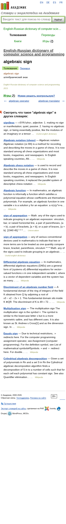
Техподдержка (22, 398)
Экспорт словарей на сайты (13, 408)
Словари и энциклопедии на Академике (30, 13)
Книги (17, 41)
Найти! (58, 19)
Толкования (18, 35)
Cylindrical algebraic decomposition (25, 358)
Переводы (48, 35)
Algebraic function (15, 190)
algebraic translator (49, 100)
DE (48, 2)
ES (54, 2)
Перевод (25, 68)
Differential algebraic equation (22, 261)
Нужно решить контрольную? (36, 95)
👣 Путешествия (8, 403)
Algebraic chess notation (19, 165)
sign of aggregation (15, 215)
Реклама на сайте (38, 398)
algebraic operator (19, 100)
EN (41, 2)
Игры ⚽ (48, 41)
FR (60, 2)
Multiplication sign (15, 308)
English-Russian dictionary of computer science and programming (33, 28)
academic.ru (13, 6)
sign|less (9, 122)
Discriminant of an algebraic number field (28, 287)
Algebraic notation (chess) (20, 140)
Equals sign (11, 333)
